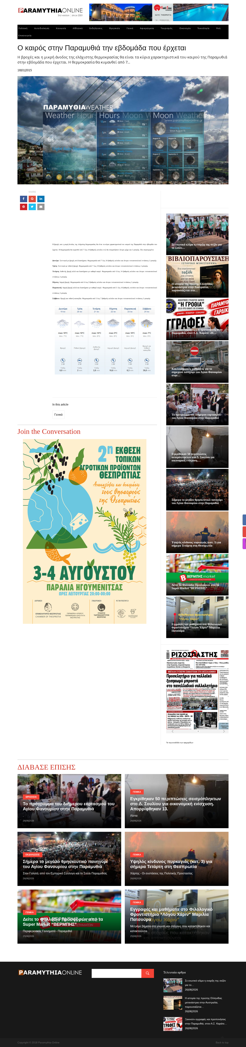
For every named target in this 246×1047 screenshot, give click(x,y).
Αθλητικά (77, 28)
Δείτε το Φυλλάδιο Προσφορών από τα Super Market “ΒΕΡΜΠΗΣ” (195, 586)
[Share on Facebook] (23, 199)
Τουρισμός (167, 28)
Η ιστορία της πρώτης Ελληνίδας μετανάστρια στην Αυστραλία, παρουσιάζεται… (203, 1002)
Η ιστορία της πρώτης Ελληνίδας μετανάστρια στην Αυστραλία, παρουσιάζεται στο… (192, 287)
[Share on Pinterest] (23, 207)
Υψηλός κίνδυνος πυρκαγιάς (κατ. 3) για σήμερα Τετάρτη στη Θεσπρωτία (196, 544)
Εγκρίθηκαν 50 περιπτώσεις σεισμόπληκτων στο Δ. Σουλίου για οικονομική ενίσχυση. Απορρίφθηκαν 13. (175, 803)
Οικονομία (185, 28)
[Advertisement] (104, 216)
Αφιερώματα (147, 28)
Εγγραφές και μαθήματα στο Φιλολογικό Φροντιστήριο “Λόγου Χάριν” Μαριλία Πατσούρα (197, 627)
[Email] (40, 207)
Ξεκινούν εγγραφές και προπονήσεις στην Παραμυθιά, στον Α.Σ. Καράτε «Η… (197, 331)
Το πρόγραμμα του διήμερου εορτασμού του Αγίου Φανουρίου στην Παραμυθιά (196, 416)
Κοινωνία (61, 28)
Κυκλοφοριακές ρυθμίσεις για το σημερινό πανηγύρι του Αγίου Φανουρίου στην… (197, 372)
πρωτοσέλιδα (174, 743)
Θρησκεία (114, 28)
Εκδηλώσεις (95, 28)
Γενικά (130, 28)
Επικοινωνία (25, 35)
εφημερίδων (188, 743)
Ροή (218, 28)
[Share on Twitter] (32, 207)
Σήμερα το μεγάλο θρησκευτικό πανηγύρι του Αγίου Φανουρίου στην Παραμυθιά (197, 501)
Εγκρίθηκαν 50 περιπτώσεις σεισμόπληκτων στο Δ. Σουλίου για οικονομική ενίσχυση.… (193, 457)
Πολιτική (22, 28)
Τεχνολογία (203, 28)
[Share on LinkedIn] (40, 199)
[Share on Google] (32, 199)
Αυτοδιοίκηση (41, 28)
